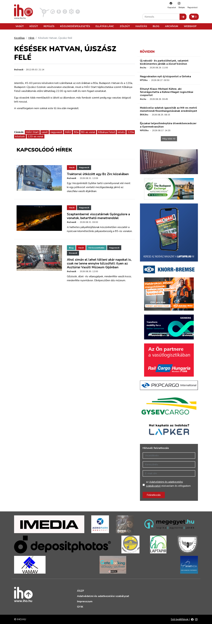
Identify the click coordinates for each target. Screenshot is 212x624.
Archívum (171, 26)
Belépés (182, 7)
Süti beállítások (180, 619)
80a (76, 132)
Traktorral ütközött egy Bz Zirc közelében (98, 174)
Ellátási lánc (105, 26)
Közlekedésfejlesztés (75, 26)
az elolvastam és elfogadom (168, 484)
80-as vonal (88, 132)
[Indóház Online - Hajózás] (71, 11)
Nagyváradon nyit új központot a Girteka (165, 76)
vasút (44, 132)
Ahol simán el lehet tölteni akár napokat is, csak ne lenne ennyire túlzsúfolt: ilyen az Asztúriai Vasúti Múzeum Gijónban (99, 263)
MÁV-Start (32, 132)
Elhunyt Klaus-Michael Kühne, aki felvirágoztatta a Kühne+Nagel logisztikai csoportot (166, 92)
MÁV (68, 132)
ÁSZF (80, 591)
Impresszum (84, 601)
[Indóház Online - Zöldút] (65, 11)
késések (20, 136)
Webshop (190, 26)
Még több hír (169, 138)
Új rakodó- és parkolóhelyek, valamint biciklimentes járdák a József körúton (164, 62)
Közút (33, 26)
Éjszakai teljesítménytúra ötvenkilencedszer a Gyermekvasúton (168, 125)
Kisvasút (73, 253)
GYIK (80, 607)
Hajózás (141, 26)
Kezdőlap (19, 38)
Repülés (49, 26)
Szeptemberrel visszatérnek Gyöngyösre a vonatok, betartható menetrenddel (98, 216)
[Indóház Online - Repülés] (45, 11)
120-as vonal (35, 136)
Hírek (31, 38)
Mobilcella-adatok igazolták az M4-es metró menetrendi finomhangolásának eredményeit (168, 109)
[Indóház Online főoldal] (78, 11)
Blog (156, 26)
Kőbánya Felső (106, 132)
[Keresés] (183, 17)
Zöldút (125, 26)
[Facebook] (170, 3)
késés (121, 132)
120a (131, 132)
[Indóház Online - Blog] (58, 11)
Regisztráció (192, 7)
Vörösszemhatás (96, 247)
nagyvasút (56, 132)
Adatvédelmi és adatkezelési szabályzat (103, 596)
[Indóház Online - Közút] (52, 11)
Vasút (20, 26)
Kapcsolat (172, 7)
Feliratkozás (154, 495)
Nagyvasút (84, 167)
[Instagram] (178, 3)
